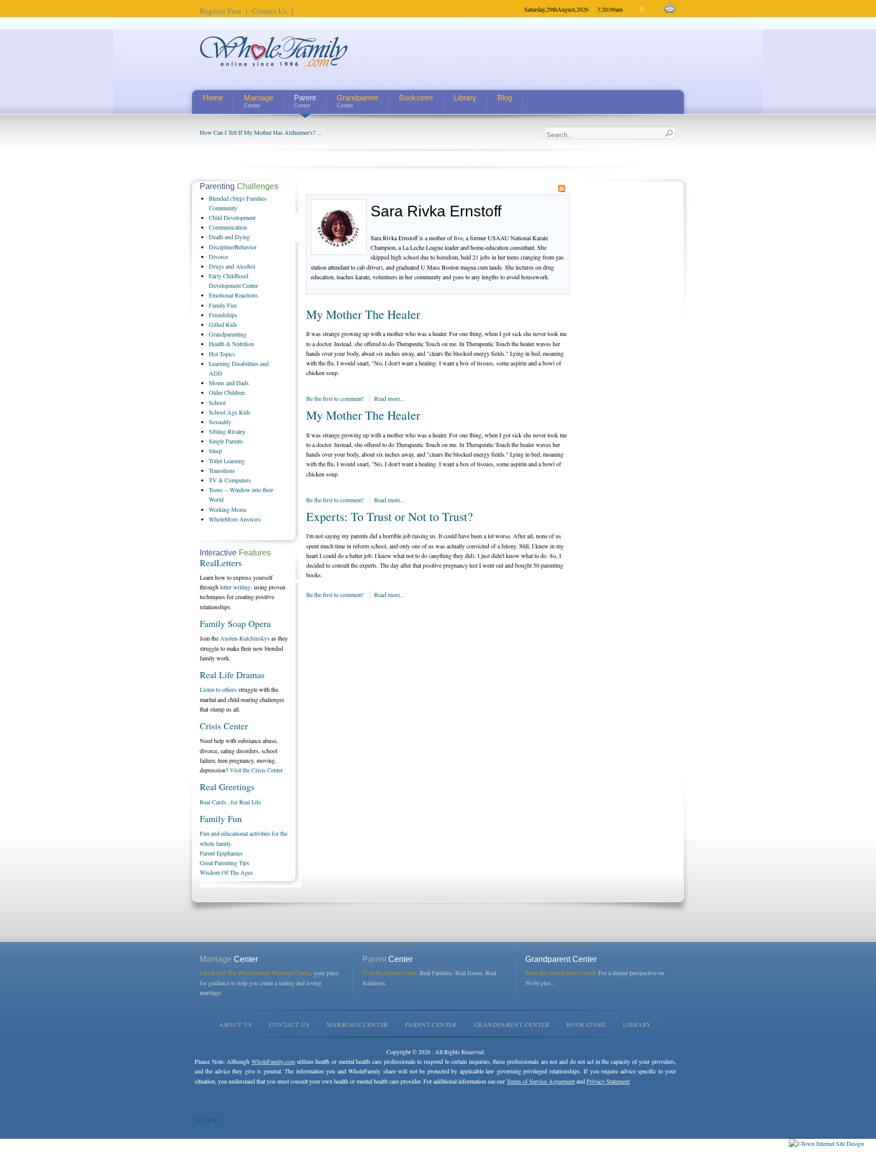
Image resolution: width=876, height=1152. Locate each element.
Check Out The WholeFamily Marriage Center (255, 973)
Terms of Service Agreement (540, 1081)
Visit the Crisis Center (256, 770)
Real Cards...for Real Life (230, 802)
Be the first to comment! (336, 398)
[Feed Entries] (670, 8)
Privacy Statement (608, 1081)
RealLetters (221, 562)
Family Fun (221, 818)
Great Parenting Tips (224, 863)
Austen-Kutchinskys (245, 638)
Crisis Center (224, 726)
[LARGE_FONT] (651, 9)
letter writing (235, 587)
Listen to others (218, 689)
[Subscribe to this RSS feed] (562, 188)
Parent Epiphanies (221, 853)
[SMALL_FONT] (634, 9)
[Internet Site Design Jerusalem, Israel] (826, 1143)
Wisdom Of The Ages (226, 872)
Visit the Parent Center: (390, 973)
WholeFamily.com (273, 1061)
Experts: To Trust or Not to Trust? (389, 516)
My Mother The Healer (363, 314)
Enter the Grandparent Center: (561, 973)
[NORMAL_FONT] (642, 9)
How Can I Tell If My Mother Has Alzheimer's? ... (260, 132)
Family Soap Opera (235, 623)
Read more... (389, 398)
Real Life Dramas (232, 674)
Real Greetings (227, 787)
